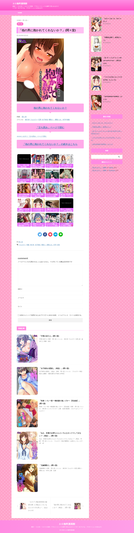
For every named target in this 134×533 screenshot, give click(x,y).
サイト (20, 306)
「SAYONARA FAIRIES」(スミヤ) (102, 144)
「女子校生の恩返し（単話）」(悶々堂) (54, 368)
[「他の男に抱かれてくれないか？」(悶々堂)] (55, 234)
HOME (20, 13)
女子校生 (45, 120)
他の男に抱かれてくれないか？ (50, 107)
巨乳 (40, 120)
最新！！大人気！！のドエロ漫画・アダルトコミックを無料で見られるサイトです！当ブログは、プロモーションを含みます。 (67, 527)
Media (111, 167)
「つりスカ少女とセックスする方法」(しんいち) (106, 139)
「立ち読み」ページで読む (50, 127)
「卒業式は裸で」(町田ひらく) (101, 127)
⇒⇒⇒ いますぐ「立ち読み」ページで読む (32, 136)
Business (112, 170)
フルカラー (34, 120)
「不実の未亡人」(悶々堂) (49, 336)
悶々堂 (24, 117)
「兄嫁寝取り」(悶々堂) (48, 465)
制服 (68, 120)
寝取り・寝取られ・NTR (57, 120)
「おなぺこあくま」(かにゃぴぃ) (102, 123)
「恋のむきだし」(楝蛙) (99, 167)
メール (21, 298)
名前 (20, 289)
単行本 (27, 120)
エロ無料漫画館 (20, 3)
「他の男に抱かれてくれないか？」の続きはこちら (50, 144)
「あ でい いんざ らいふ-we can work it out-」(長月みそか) (112, 60)
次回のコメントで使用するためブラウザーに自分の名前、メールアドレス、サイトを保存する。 (51, 315)
